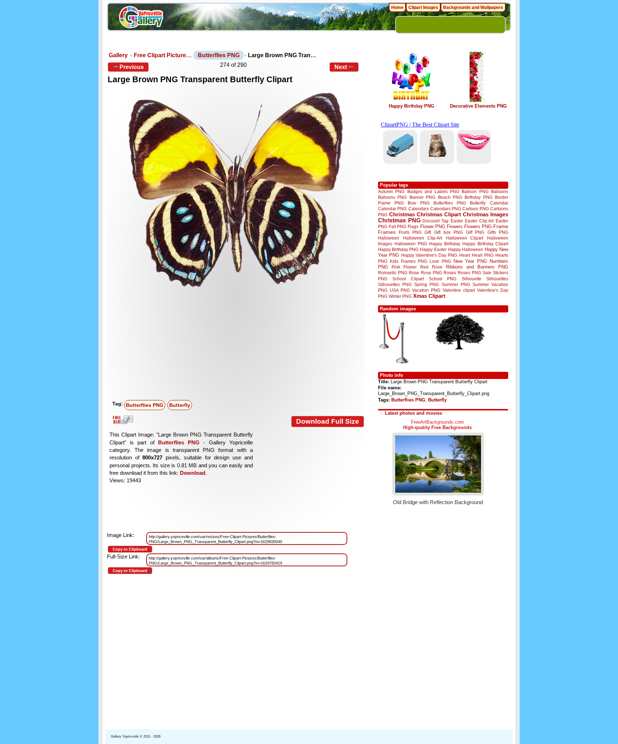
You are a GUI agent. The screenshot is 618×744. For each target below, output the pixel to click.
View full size (122, 419)
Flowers (455, 226)
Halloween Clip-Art (422, 238)
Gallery (118, 55)
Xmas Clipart (429, 296)
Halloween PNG (410, 243)
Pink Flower (404, 267)
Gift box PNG (448, 232)
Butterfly (179, 405)
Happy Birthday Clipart (485, 243)
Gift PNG (475, 232)
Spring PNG (426, 284)
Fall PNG (397, 226)
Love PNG (440, 261)
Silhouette (471, 278)
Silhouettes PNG (395, 284)
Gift (428, 232)
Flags (413, 226)
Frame (500, 226)
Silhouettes (497, 278)
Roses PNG (469, 272)
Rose (414, 272)
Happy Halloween (465, 249)
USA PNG (400, 290)
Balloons (499, 191)
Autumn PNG (391, 191)
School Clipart (407, 278)
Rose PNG (431, 272)
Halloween (388, 238)
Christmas (402, 214)
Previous (131, 67)
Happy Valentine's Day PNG (429, 255)
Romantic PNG (392, 272)
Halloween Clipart (465, 238)
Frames (387, 232)
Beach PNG (450, 197)
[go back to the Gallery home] (141, 18)
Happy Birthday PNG (411, 106)
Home (397, 7)
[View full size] (236, 190)
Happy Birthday (444, 243)
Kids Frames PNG (408, 261)
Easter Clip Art (479, 220)
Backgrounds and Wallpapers (473, 7)
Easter (457, 220)
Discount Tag (435, 220)
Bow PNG (419, 203)
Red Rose (431, 267)
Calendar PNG (392, 208)
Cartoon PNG (475, 208)
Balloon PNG (475, 191)
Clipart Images (423, 7)
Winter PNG (400, 296)
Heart (464, 255)
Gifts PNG (497, 232)
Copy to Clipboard (130, 549)
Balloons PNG (392, 197)
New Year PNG (470, 261)
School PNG (442, 278)
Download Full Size (327, 421)
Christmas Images (485, 214)
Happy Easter (433, 249)
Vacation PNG (426, 290)
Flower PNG (432, 226)
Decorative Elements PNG (478, 106)
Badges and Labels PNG (433, 191)
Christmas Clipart (439, 214)
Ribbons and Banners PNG (477, 267)
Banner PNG (422, 197)
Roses (449, 272)
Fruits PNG (410, 232)
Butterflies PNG (219, 55)
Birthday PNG (478, 197)
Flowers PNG (478, 226)
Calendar (499, 203)
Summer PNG (456, 284)
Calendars (418, 208)
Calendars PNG (445, 208)
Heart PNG (482, 255)
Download (192, 473)
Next (340, 67)
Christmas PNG (399, 220)
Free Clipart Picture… (163, 55)
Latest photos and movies (413, 413)
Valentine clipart (459, 290)
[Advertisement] (237, 344)
